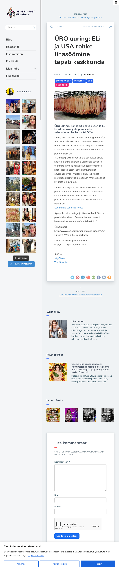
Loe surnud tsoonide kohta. (69, 207)
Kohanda (21, 563)
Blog (9, 39)
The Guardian (61, 262)
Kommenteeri (62, 461)
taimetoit (79, 81)
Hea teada (13, 76)
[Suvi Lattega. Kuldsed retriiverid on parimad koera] (29, 230)
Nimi (56, 495)
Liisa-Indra (12, 68)
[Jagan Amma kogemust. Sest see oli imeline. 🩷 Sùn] (29, 246)
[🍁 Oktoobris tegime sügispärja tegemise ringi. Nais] (29, 199)
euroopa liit (63, 81)
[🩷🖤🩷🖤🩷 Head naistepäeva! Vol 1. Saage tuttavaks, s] (29, 137)
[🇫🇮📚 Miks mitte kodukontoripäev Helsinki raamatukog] (29, 106)
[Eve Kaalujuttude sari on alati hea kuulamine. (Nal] (13, 106)
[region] (59, 556)
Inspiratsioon (14, 54)
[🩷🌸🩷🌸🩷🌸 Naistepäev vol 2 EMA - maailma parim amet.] (13, 137)
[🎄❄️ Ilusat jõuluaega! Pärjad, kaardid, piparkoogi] (29, 184)
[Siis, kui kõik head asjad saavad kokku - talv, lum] (29, 153)
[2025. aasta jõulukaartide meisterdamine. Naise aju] (13, 199)
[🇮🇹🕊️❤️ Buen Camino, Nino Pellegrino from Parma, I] (13, 153)
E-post (57, 506)
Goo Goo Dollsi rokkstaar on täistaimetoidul (80, 294)
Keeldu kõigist (59, 563)
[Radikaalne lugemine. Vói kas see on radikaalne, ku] (29, 122)
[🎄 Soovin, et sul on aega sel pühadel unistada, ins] (29, 168)
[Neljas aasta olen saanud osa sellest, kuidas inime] (13, 168)
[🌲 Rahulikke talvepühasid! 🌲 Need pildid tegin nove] (13, 184)
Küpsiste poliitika (36, 555)
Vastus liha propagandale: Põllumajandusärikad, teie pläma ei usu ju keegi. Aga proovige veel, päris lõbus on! (90, 368)
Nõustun (98, 563)
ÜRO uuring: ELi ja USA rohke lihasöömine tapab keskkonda (79, 50)
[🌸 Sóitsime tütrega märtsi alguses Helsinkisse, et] (13, 122)
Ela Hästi (12, 61)
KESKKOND (62, 85)
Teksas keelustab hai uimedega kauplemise (80, 17)
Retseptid (12, 47)
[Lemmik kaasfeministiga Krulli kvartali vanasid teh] (13, 246)
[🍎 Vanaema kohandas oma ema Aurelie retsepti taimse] (13, 215)
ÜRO (90, 81)
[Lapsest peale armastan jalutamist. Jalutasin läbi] (13, 230)
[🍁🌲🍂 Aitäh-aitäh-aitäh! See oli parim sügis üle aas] (29, 215)
